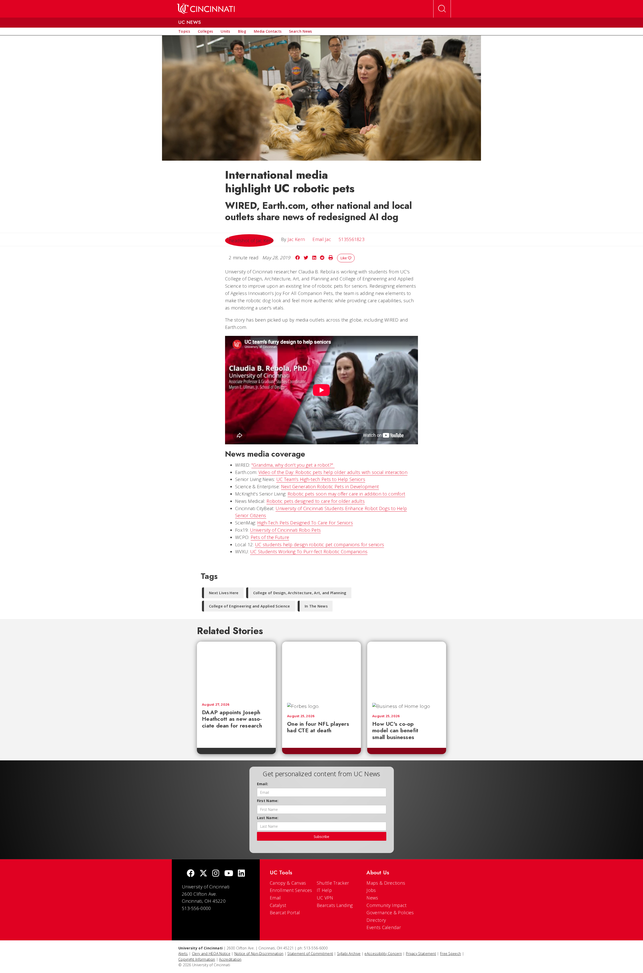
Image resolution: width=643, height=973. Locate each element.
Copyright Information (196, 959)
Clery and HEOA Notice (211, 953)
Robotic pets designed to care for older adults (315, 501)
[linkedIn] (241, 873)
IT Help (324, 890)
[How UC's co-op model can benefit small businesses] (406, 670)
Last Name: (268, 817)
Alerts (183, 953)
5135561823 (351, 239)
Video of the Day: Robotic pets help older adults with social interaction (332, 472)
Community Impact (386, 905)
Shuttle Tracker (333, 883)
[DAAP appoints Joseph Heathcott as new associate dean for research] (236, 670)
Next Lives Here (224, 592)
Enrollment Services (291, 890)
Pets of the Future (270, 537)
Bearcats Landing (335, 905)
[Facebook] (191, 873)
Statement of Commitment (310, 953)
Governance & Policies (390, 912)
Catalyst (278, 905)
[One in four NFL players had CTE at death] (321, 670)
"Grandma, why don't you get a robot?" (292, 465)
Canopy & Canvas (288, 883)
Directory (376, 920)
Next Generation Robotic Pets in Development (330, 486)
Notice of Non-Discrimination (258, 953)
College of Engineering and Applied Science (249, 606)
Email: (262, 783)
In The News (316, 606)
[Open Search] (442, 9)
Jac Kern (296, 239)
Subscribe (321, 836)
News (372, 898)
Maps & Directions (385, 883)
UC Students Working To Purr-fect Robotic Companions (308, 552)
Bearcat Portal (285, 912)
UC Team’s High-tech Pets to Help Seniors (320, 479)
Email (275, 898)
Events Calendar (383, 927)
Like (344, 258)
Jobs (371, 890)
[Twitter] (203, 873)
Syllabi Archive (349, 953)
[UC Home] (206, 9)
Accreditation (230, 959)
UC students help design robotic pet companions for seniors (319, 544)
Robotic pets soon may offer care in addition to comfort (346, 494)
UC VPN (325, 898)
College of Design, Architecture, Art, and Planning (299, 592)
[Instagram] (215, 873)
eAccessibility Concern (383, 953)
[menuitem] (184, 31)
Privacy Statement (421, 953)
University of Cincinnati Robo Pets (285, 530)
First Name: (268, 800)
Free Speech (450, 953)
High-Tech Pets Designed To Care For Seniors (305, 523)
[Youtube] (228, 873)
